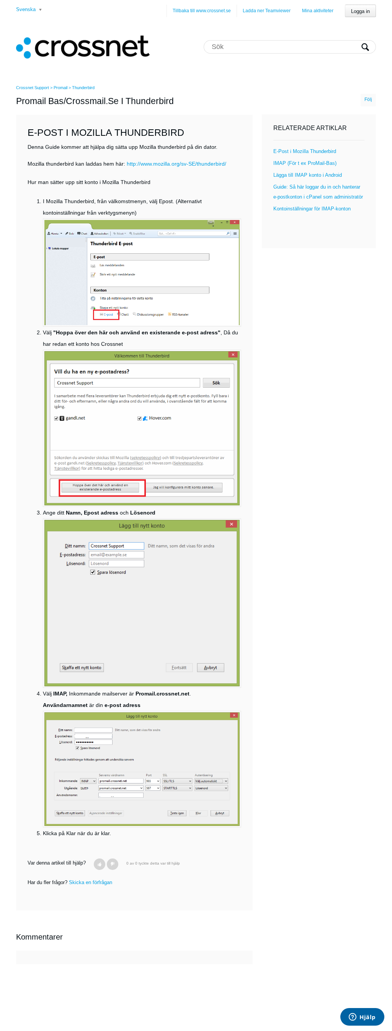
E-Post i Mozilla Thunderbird (304, 151)
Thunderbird (83, 87)
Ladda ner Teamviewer (267, 10)
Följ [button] (368, 99)
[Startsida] (83, 47)
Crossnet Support (32, 87)
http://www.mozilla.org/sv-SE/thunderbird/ (176, 164)
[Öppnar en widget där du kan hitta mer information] (362, 1017)
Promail (60, 87)
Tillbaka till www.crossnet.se (202, 10)
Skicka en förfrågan (90, 882)
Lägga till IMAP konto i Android (307, 175)
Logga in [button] (360, 11)
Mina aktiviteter (317, 10)
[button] (99, 864)
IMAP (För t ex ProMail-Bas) (304, 163)
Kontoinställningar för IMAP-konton (312, 209)
